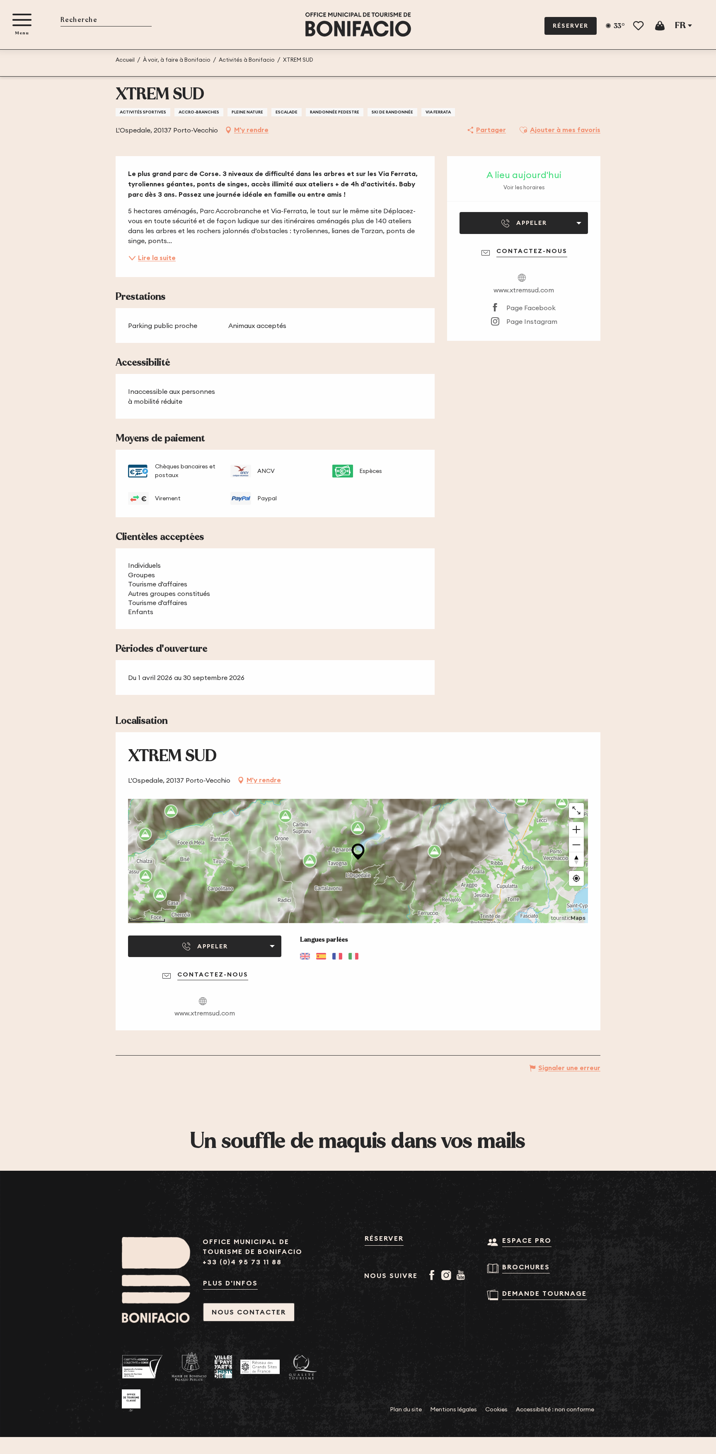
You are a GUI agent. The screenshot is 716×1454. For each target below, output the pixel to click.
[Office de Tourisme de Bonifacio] (358, 24)
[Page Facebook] (433, 1276)
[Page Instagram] (447, 1276)
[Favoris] (639, 25)
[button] (106, 20)
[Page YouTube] (462, 1276)
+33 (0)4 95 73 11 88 (242, 1262)
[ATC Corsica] (142, 1367)
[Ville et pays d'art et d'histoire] (223, 1366)
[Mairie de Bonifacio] (189, 1366)
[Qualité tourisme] (302, 1366)
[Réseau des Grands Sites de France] (260, 1367)
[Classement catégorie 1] (131, 1400)
